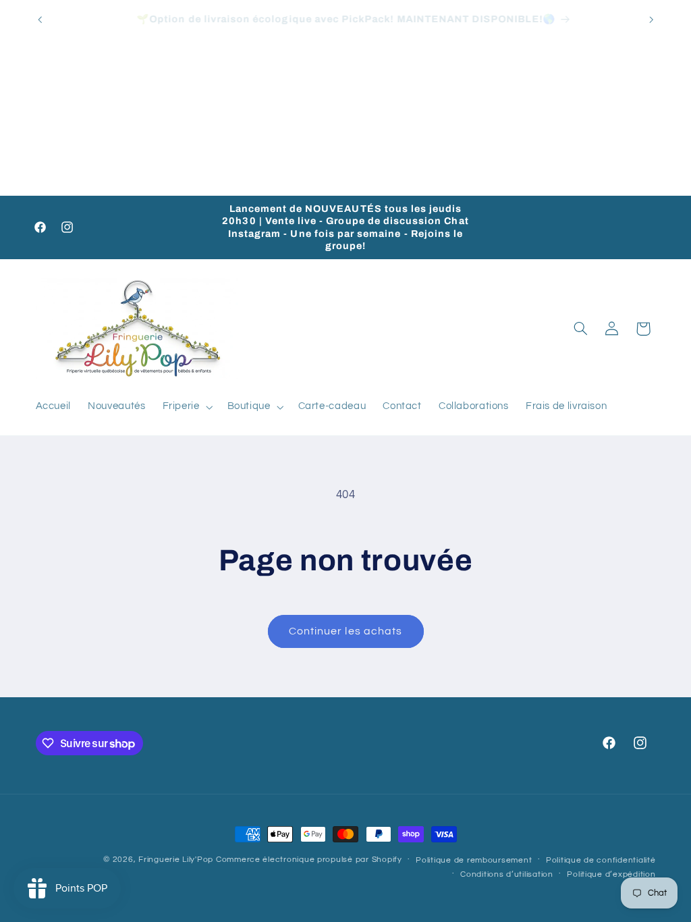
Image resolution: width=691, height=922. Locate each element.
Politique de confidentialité (601, 860)
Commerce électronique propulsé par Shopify (309, 859)
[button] (186, 407)
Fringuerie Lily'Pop (175, 859)
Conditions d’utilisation (506, 874)
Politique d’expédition (611, 874)
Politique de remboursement (474, 860)
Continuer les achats (345, 631)
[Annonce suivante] (651, 19)
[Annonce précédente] (40, 19)
